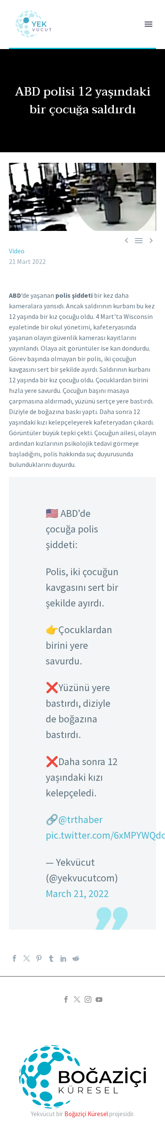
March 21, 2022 (77, 893)
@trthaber (80, 819)
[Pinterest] (39, 958)
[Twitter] (26, 958)
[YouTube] (99, 999)
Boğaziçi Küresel (86, 1114)
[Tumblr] (51, 958)
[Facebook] (14, 958)
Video (17, 251)
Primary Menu (148, 24)
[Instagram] (88, 999)
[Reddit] (75, 958)
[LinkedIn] (63, 958)
